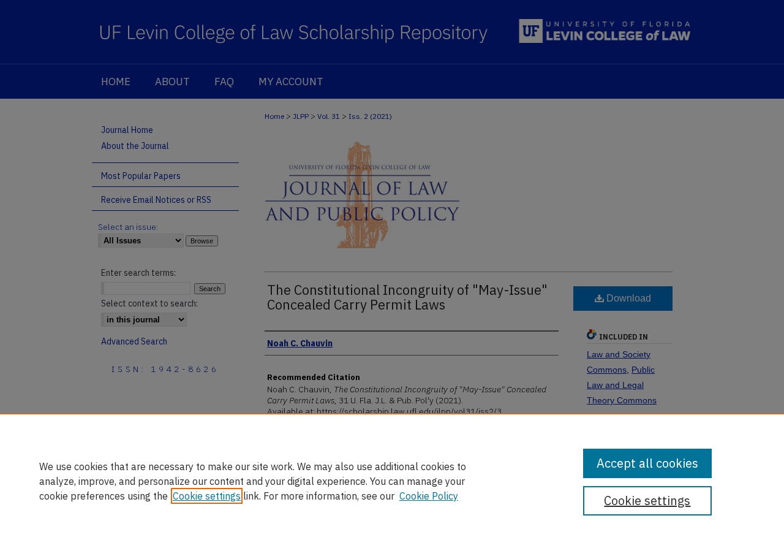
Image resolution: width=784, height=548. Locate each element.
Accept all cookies (647, 463)
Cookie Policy (428, 496)
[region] (392, 480)
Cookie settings (207, 496)
